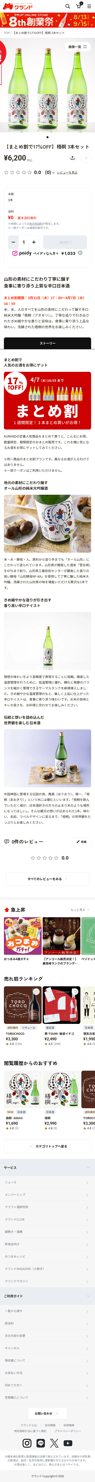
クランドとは (29, 1425)
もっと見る (78, 910)
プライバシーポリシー (67, 1431)
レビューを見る (67, 172)
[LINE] (40, 1443)
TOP (7, 33)
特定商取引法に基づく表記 (30, 1431)
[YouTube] (68, 1443)
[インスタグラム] (27, 1443)
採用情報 (69, 1425)
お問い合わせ (43, 1413)
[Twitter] (54, 1443)
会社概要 (50, 1425)
